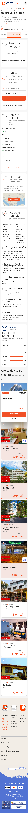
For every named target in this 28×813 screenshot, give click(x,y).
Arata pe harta (5, 24)
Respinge (14, 418)
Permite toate (14, 413)
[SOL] (18, 807)
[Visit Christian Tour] (7, 3)
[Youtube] (23, 783)
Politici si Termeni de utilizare (10, 751)
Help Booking (5, 747)
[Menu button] (25, 3)
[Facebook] (5, 783)
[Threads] (19, 783)
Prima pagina (5, 8)
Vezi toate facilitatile (14, 168)
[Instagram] (8, 783)
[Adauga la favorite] (3, 385)
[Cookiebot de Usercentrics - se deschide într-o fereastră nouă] (19, 393)
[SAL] (18, 803)
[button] (21, 29)
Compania (4, 738)
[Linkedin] (12, 783)
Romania (20, 8)
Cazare (13, 8)
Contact (3, 759)
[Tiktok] (15, 783)
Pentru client (5, 742)
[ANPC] (6, 805)
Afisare (21, 408)
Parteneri (4, 755)
